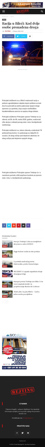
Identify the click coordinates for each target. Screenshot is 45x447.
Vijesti (12, 16)
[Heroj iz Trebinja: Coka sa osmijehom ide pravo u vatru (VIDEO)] (7, 244)
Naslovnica (5, 16)
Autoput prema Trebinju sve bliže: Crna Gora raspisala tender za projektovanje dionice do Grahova (28, 284)
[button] (42, 11)
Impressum (22, 441)
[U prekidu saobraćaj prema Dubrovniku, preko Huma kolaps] (7, 264)
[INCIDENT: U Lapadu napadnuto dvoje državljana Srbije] (7, 273)
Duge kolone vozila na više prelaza (27, 252)
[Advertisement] (22, 84)
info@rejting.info (28, 418)
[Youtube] (28, 433)
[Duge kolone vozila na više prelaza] (7, 254)
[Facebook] (17, 433)
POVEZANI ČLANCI (9, 236)
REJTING (7, 31)
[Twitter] (22, 433)
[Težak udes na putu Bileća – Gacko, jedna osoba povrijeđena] (7, 294)
